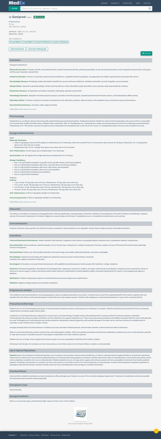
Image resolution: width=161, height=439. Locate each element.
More (138, 3)
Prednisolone (14, 22)
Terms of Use (55, 435)
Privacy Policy (34, 435)
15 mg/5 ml (43, 42)
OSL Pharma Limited (17, 27)
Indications (127, 3)
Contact (147, 3)
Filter (14, 8)
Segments (115, 3)
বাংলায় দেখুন (147, 53)
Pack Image (40, 17)
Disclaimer (45, 435)
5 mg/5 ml (60, 42)
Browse (104, 3)
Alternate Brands (17, 49)
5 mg (28, 42)
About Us (24, 435)
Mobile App (66, 435)
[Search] (150, 8)
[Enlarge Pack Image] (80, 414)
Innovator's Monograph (37, 49)
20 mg (15, 42)
